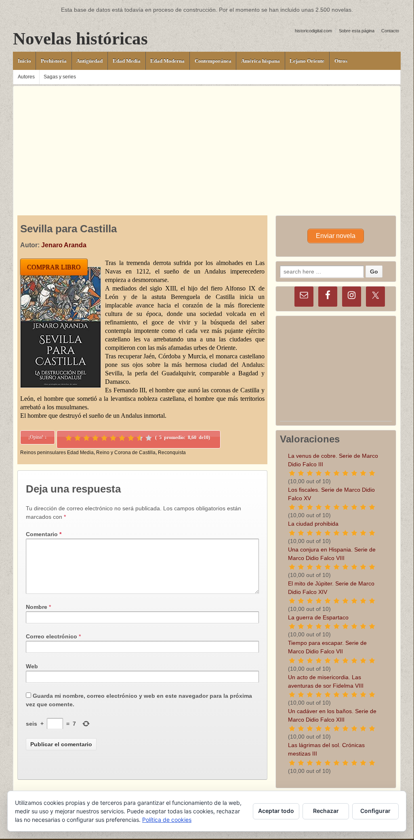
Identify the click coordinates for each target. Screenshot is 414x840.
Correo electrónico (51, 636)
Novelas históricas (80, 38)
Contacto (390, 30)
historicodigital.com (313, 30)
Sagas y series (60, 77)
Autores (26, 77)
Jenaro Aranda (63, 245)
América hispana (260, 61)
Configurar (375, 810)
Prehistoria (54, 61)
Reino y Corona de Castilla (126, 452)
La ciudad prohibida (313, 523)
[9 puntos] (140, 438)
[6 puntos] (113, 438)
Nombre (36, 607)
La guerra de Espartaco (318, 617)
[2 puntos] (78, 438)
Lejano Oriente (307, 61)
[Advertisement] (206, 142)
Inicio (24, 61)
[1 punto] (69, 438)
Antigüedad (89, 61)
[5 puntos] (104, 438)
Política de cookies (166, 819)
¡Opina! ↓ (37, 437)
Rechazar (326, 810)
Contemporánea (213, 61)
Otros (340, 61)
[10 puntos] (149, 438)
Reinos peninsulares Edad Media (57, 452)
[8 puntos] (131, 438)
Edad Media (127, 61)
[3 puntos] (86, 438)
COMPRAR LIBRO (54, 267)
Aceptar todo (276, 810)
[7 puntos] (122, 438)
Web (32, 666)
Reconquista (172, 452)
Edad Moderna (167, 61)
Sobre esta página (356, 30)
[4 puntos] (95, 438)
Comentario (43, 534)
